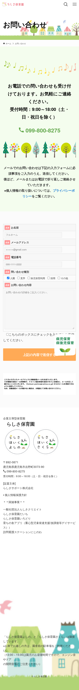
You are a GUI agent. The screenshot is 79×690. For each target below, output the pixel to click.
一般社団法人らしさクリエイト (22, 509)
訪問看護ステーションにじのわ (22, 532)
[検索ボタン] (65, 4)
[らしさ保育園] (13, 4)
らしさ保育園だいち (15, 514)
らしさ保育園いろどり (17, 518)
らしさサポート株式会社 (18, 488)
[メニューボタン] (74, 4)
